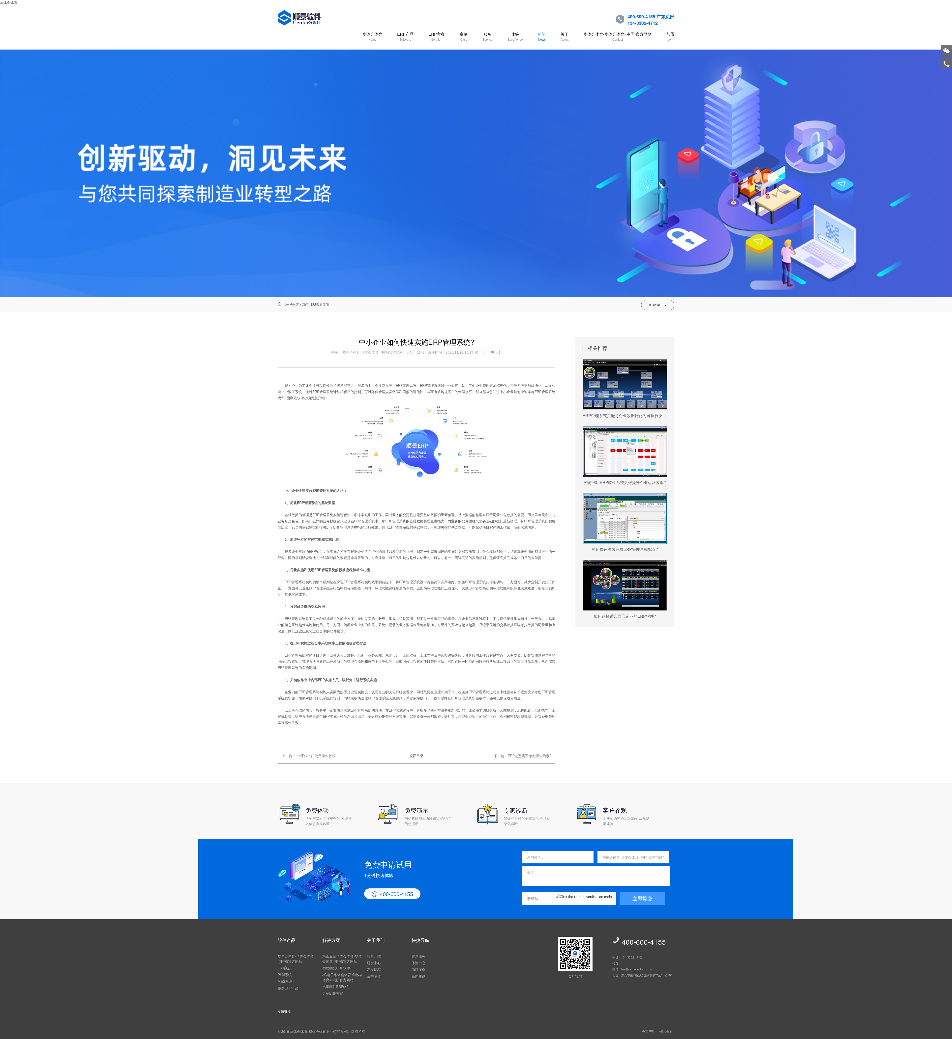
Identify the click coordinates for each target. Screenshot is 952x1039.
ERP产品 (405, 36)
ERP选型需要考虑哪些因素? (529, 755)
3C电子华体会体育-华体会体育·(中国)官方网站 (342, 977)
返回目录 (416, 755)
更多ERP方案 (332, 993)
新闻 (542, 36)
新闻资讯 (418, 976)
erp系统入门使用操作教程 (315, 755)
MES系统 (285, 981)
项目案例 (418, 969)
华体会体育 (8, 2)
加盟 (670, 36)
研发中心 (374, 962)
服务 (487, 36)
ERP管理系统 (322, 490)
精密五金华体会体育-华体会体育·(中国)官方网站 (342, 959)
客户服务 (418, 956)
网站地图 (665, 1031)
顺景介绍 (374, 956)
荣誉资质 (374, 976)
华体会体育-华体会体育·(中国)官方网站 (617, 36)
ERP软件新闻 (320, 304)
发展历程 (374, 969)
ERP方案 (436, 36)
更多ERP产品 (288, 988)
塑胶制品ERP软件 (336, 967)
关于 (564, 36)
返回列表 (658, 305)
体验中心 (418, 962)
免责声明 (648, 1031)
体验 (515, 36)
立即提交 (642, 898)
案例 (464, 36)
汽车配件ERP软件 (336, 986)
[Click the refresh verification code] (584, 898)
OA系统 (284, 967)
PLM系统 (285, 974)
